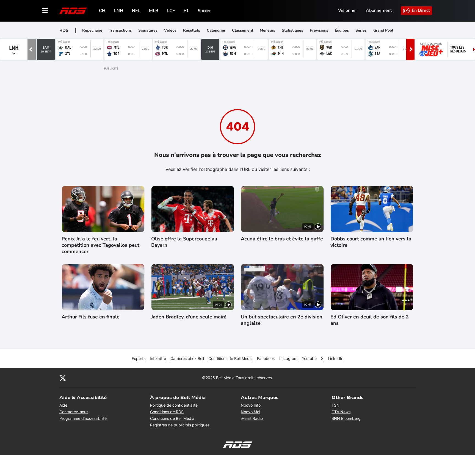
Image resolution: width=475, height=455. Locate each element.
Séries (361, 30)
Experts (138, 358)
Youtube (309, 358)
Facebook (266, 358)
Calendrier (216, 30)
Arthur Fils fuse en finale (91, 317)
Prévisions (319, 30)
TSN (335, 405)
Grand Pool (383, 30)
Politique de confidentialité (174, 405)
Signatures (148, 30)
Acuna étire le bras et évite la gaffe (282, 239)
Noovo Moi (250, 411)
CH (102, 11)
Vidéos (170, 30)
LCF (171, 11)
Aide (63, 405)
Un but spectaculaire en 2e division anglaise (281, 320)
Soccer (204, 11)
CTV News (341, 411)
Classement (242, 30)
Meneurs (267, 30)
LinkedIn (335, 358)
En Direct (421, 10)
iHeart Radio (252, 418)
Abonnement (379, 10)
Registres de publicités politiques (179, 425)
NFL (136, 11)
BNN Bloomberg (346, 418)
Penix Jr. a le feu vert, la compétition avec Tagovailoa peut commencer (100, 245)
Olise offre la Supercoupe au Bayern (184, 242)
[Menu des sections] (45, 10)
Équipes (342, 30)
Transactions (120, 30)
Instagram (288, 358)
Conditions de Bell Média (230, 358)
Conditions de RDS (167, 411)
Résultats (191, 30)
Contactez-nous (73, 411)
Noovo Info (251, 405)
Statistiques (292, 30)
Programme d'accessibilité (83, 418)
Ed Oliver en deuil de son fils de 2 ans (369, 320)
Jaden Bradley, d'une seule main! (188, 317)
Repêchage (92, 30)
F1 (186, 11)
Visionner (347, 10)
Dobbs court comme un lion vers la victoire (370, 242)
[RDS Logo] (73, 10)
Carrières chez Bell (187, 358)
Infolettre (158, 358)
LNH (118, 11)
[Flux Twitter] (62, 377)
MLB (153, 11)
